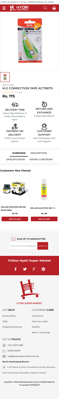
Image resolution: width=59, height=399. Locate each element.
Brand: (8, 85)
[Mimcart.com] (35, 385)
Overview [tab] (19, 153)
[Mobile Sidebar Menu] (4, 8)
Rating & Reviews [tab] (41, 159)
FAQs (5, 321)
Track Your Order (40, 321)
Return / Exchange (41, 332)
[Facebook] (16, 269)
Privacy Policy (9, 316)
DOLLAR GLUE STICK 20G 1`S (42, 208)
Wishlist (36, 327)
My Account (37, 316)
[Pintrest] (43, 269)
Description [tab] (38, 153)
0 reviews (19, 92)
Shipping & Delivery (12, 327)
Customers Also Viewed (15, 170)
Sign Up (43, 246)
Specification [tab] (15, 159)
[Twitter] (25, 269)
